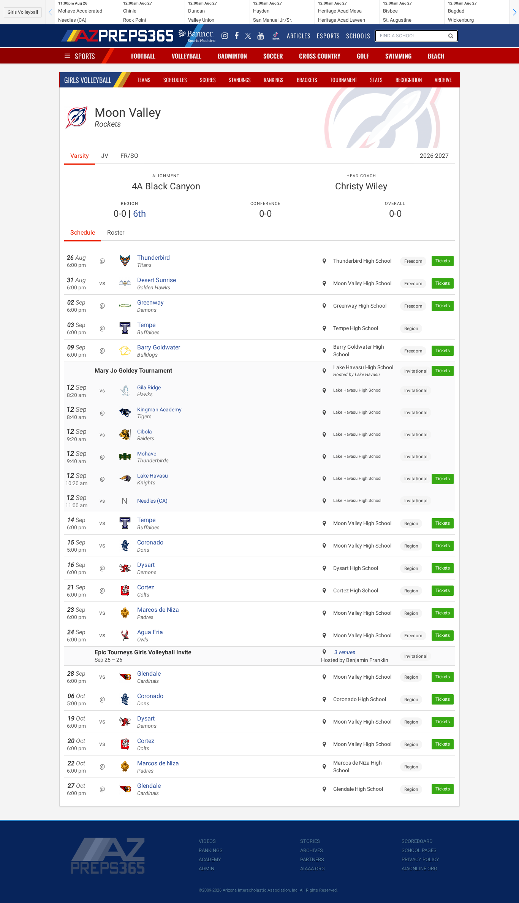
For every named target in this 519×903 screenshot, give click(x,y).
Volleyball (186, 55)
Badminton (232, 55)
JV (104, 155)
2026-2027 (434, 155)
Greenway (150, 306)
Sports (85, 56)
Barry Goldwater (158, 351)
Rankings (273, 80)
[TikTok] (275, 35)
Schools (358, 35)
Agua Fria (150, 635)
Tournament (343, 80)
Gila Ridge (149, 390)
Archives (311, 850)
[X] (248, 36)
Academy (210, 859)
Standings (240, 80)
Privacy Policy (420, 859)
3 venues (344, 652)
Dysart (147, 568)
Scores (208, 80)
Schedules (175, 80)
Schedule (82, 232)
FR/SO (129, 155)
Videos (207, 841)
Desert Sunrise (156, 283)
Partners (312, 859)
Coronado (150, 546)
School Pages (419, 850)
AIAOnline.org (419, 868)
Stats (376, 80)
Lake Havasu (152, 479)
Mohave (153, 457)
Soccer (273, 55)
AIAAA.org (312, 868)
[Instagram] (225, 35)
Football (143, 55)
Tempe (148, 328)
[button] (514, 12)
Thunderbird (153, 261)
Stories (310, 841)
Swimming (398, 55)
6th (139, 213)
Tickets (442, 260)
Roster (115, 232)
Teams (143, 80)
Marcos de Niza (158, 613)
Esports (328, 35)
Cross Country (319, 55)
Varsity (79, 155)
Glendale (149, 677)
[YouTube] (261, 35)
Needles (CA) (152, 501)
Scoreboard (417, 841)
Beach (436, 55)
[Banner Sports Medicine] (197, 36)
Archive (443, 80)
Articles (299, 35)
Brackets (307, 80)
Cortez (145, 591)
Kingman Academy (159, 412)
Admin (206, 868)
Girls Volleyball (23, 12)
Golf (363, 55)
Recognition (409, 80)
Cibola (145, 434)
